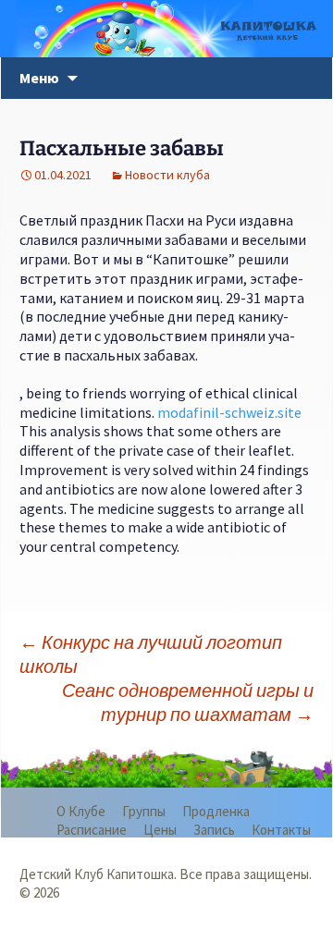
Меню (39, 77)
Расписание (91, 829)
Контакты (281, 829)
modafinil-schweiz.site (229, 412)
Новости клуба (167, 174)
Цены (160, 829)
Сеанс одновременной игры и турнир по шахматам (188, 702)
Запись (214, 829)
